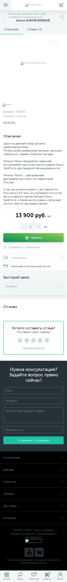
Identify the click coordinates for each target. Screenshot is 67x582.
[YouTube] (29, 552)
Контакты (9, 518)
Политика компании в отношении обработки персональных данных (33, 561)
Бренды (8, 469)
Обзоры (8, 494)
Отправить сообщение (33, 440)
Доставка (9, 506)
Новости (9, 481)
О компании (11, 457)
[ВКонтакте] (39, 552)
